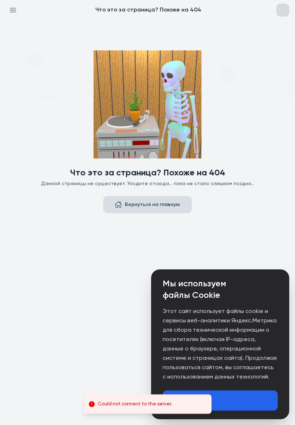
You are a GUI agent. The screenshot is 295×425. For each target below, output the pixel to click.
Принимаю (185, 400)
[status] (147, 404)
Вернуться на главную (152, 204)
